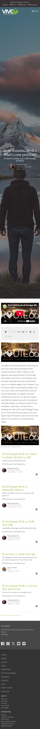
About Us (4, 699)
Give (3, 684)
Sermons (5, 677)
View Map (4, 634)
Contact (5, 680)
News (3, 666)
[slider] (12, 332)
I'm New (4, 703)
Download (8, 336)
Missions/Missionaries (8, 721)
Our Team (4, 701)
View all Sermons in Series (10, 615)
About (4, 658)
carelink (5, 691)
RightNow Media (8, 673)
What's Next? (6, 688)
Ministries (6, 669)
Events (4, 662)
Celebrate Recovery (7, 724)
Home (3, 655)
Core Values (5, 706)
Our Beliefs (5, 708)
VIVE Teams (5, 719)
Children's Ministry (7, 717)
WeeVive (4, 715)
